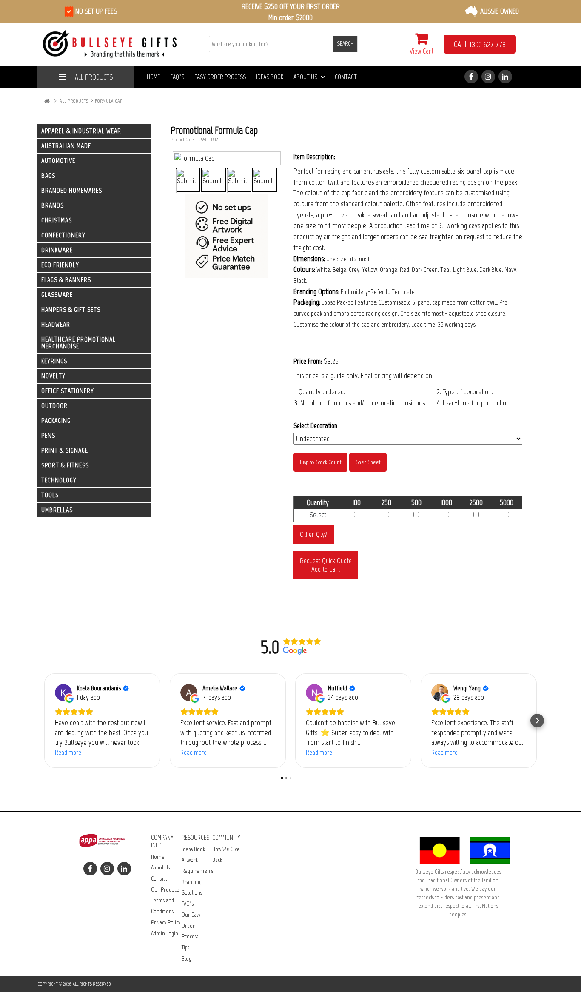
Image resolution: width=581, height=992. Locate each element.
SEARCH (345, 43)
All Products (94, 77)
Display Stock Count (320, 462)
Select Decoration (315, 425)
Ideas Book (269, 77)
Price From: (307, 361)
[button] (44, 720)
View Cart (421, 51)
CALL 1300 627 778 (480, 44)
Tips (185, 947)
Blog (186, 958)
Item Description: (314, 156)
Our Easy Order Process (191, 925)
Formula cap (108, 101)
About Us (305, 77)
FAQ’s (177, 77)
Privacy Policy (165, 922)
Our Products (165, 889)
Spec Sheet (368, 462)
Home (153, 77)
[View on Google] (63, 692)
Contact (346, 77)
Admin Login (164, 933)
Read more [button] (68, 752)
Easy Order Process (220, 77)
